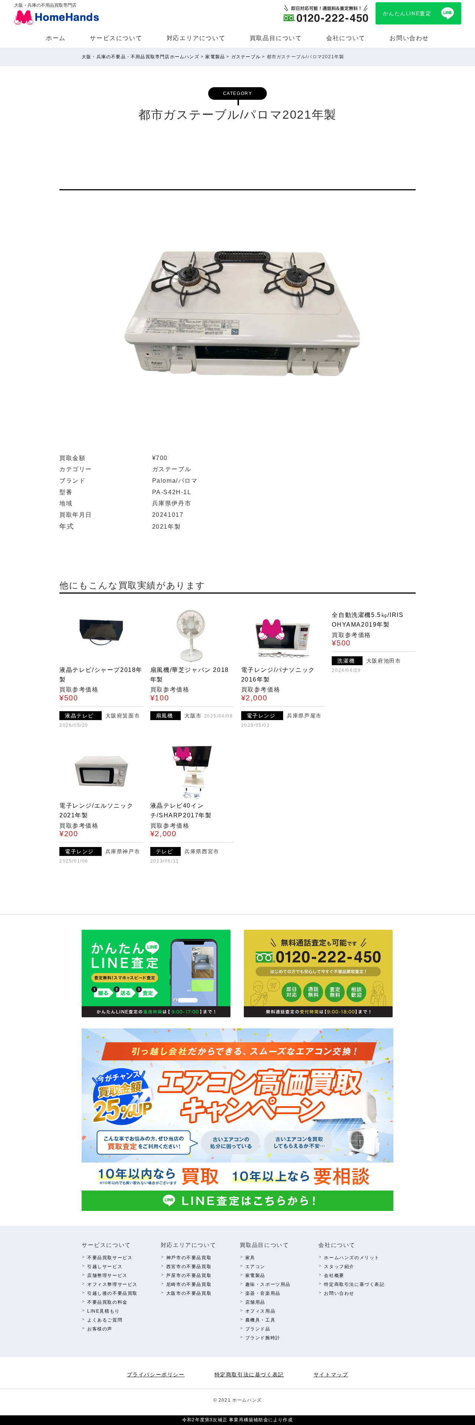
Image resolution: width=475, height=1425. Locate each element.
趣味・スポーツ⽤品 (268, 1284)
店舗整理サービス (107, 1275)
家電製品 (255, 1275)
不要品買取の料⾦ (107, 1302)
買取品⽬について (276, 38)
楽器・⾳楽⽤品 (263, 1293)
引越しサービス (104, 1266)
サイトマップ (331, 1374)
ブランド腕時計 (263, 1337)
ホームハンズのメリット (352, 1257)
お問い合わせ (409, 38)
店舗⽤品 (255, 1302)
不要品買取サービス (109, 1257)
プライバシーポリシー (156, 1374)
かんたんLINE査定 (407, 13)
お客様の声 (99, 1329)
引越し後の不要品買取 (112, 1293)
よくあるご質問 (104, 1320)
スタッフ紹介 (339, 1266)
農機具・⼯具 (260, 1320)
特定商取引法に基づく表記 (354, 1284)
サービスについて (116, 38)
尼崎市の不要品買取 (189, 1284)
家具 (250, 1257)
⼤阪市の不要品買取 (189, 1293)
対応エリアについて (196, 38)
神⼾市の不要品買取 (189, 1257)
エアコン (255, 1266)
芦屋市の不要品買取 (189, 1275)
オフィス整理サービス (112, 1284)
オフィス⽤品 (260, 1311)
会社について (346, 38)
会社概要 (334, 1275)
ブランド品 (258, 1329)
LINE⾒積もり (103, 1311)
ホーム (56, 38)
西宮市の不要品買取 (189, 1266)
